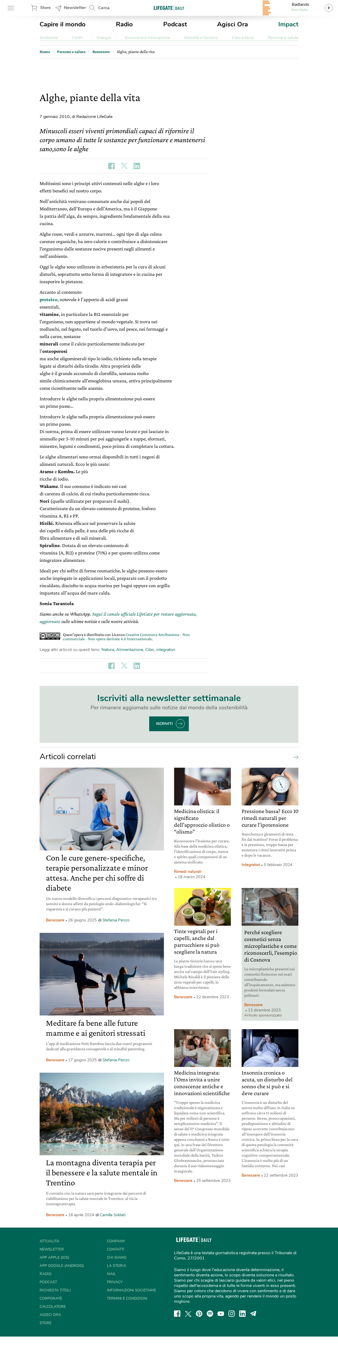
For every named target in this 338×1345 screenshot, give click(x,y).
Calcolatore (53, 1306)
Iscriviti (164, 723)
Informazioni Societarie (131, 1290)
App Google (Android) (62, 1265)
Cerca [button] (104, 8)
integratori (165, 650)
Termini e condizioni (127, 1298)
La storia (116, 1265)
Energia (104, 38)
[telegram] (253, 1313)
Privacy (115, 1282)
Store (45, 8)
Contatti (115, 1249)
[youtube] (221, 1313)
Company (116, 1241)
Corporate (51, 1298)
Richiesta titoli (55, 1290)
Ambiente (49, 38)
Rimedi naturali (187, 871)
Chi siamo (116, 1257)
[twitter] (188, 1313)
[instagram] (231, 1313)
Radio (124, 24)
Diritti (77, 38)
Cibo (149, 650)
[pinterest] (199, 1313)
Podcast (175, 24)
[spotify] (210, 1313)
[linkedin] (242, 1313)
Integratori (251, 864)
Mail (111, 1273)
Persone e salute (283, 38)
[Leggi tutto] (294, 757)
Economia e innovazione (147, 38)
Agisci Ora (232, 24)
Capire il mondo (63, 24)
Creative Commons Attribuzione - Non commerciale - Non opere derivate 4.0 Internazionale (126, 636)
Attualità (49, 1241)
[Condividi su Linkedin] (137, 166)
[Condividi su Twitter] (124, 166)
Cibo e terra (242, 38)
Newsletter (75, 8)
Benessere (55, 920)
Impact (288, 24)
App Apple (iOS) (54, 1257)
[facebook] (177, 1313)
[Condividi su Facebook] (111, 166)
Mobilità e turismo (201, 38)
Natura (107, 650)
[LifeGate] (169, 7)
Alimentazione (129, 650)
